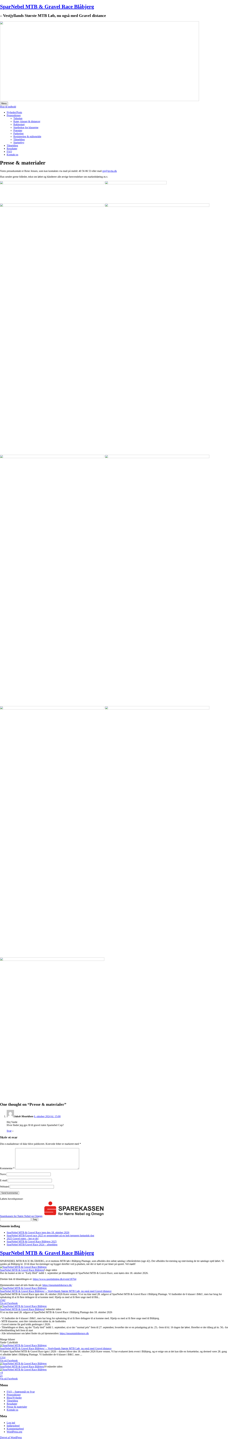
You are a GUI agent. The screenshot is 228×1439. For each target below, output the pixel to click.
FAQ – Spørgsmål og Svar (21, 1391)
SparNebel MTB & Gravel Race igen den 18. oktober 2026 (38, 1232)
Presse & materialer (17, 1406)
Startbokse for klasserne (25, 127)
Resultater (12, 148)
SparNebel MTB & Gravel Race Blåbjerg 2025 (32, 1241)
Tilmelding (19, 139)
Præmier (17, 130)
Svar (9, 1130)
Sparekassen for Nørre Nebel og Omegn (21, 1216)
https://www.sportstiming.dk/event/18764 (54, 1279)
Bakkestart (19, 124)
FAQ (9, 151)
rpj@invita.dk (109, 171)
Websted (4, 1186)
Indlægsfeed (13, 1425)
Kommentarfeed (15, 1428)
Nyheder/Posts (14, 112)
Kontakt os (12, 154)
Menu (4, 103)
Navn (3, 1174)
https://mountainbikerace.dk (74, 1333)
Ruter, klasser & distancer (26, 121)
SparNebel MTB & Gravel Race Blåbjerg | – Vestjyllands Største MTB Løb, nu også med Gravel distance (55, 1291)
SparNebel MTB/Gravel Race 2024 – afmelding (32, 1244)
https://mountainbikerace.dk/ (57, 1285)
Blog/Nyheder (14, 1397)
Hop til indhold (8, 106)
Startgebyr (18, 142)
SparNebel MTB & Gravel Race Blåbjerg (47, 7)
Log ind (11, 1422)
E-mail (3, 1180)
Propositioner (14, 115)
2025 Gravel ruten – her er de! (23, 1238)
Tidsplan (17, 118)
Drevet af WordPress (11, 1437)
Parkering (18, 133)
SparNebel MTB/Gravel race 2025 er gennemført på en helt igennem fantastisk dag (50, 1235)
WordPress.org (14, 1431)
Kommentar (7, 1168)
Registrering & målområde (27, 136)
